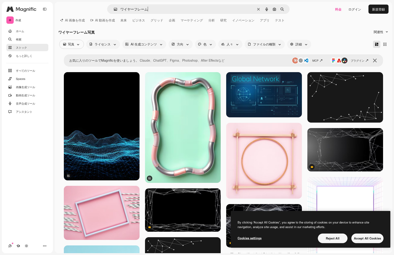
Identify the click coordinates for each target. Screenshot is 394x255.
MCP (315, 60)
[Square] (385, 44)
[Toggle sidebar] (44, 9)
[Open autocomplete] (113, 9)
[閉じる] (375, 60)
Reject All (333, 238)
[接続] (10, 246)
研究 (223, 20)
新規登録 (378, 9)
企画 (172, 20)
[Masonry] (376, 44)
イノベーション (243, 20)
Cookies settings (250, 238)
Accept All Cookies (367, 238)
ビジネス (138, 20)
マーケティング (192, 20)
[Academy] (18, 246)
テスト (280, 20)
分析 (211, 20)
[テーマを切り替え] (26, 246)
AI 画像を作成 (75, 20)
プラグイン (357, 60)
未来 (123, 20)
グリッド (156, 20)
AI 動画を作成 (105, 20)
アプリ (265, 20)
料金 (338, 9)
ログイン (354, 9)
